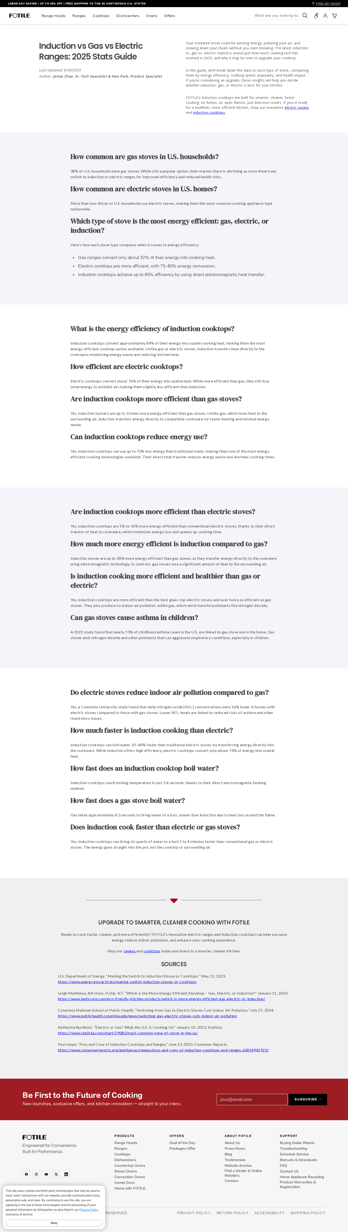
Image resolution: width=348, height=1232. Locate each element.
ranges (130, 951)
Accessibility (269, 1213)
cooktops (151, 951)
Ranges (79, 15)
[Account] (325, 15)
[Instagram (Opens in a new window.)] (36, 1174)
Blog (228, 1154)
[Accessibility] (316, 15)
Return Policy (233, 1213)
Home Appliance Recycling (302, 1177)
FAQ (283, 1166)
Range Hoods (54, 15)
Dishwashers (128, 15)
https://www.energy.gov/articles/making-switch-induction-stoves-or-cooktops (127, 981)
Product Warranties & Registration (298, 1184)
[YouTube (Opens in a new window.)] (46, 1174)
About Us (232, 1143)
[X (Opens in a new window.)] (56, 1174)
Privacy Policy (194, 1213)
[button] (334, 15)
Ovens (152, 15)
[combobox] (278, 15)
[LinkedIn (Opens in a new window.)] (66, 1174)
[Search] (305, 15)
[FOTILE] (56, 1137)
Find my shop (328, 3)
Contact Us (289, 1171)
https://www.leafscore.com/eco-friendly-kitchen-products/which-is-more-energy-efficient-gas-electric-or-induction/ (161, 998)
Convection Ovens (129, 1177)
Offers (169, 15)
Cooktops (101, 15)
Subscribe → (307, 1099)
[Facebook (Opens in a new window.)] (26, 1174)
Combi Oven (124, 1183)
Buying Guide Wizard (297, 1143)
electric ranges (297, 107)
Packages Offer (183, 1148)
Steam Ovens (125, 1171)
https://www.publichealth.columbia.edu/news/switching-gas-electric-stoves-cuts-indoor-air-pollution (147, 1016)
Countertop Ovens (129, 1166)
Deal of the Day (182, 1143)
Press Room (235, 1148)
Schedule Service (294, 1154)
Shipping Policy (308, 1213)
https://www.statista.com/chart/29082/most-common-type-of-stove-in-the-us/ (128, 1033)
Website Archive (238, 1166)
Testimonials (235, 1160)
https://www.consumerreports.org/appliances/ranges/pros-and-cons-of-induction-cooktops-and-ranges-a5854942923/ (163, 1050)
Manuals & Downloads (298, 1160)
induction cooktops (209, 112)
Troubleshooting (293, 1148)
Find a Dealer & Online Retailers (243, 1173)
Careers (231, 1181)
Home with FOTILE (130, 1188)
